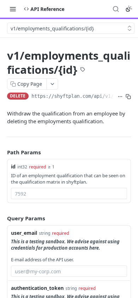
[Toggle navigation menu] (12, 8)
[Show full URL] (120, 97)
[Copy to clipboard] (128, 97)
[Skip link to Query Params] (2, 218)
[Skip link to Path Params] (2, 152)
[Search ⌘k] (115, 8)
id (13, 166)
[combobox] (69, 193)
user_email (24, 233)
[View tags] (83, 70)
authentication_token (37, 288)
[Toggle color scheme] (128, 8)
